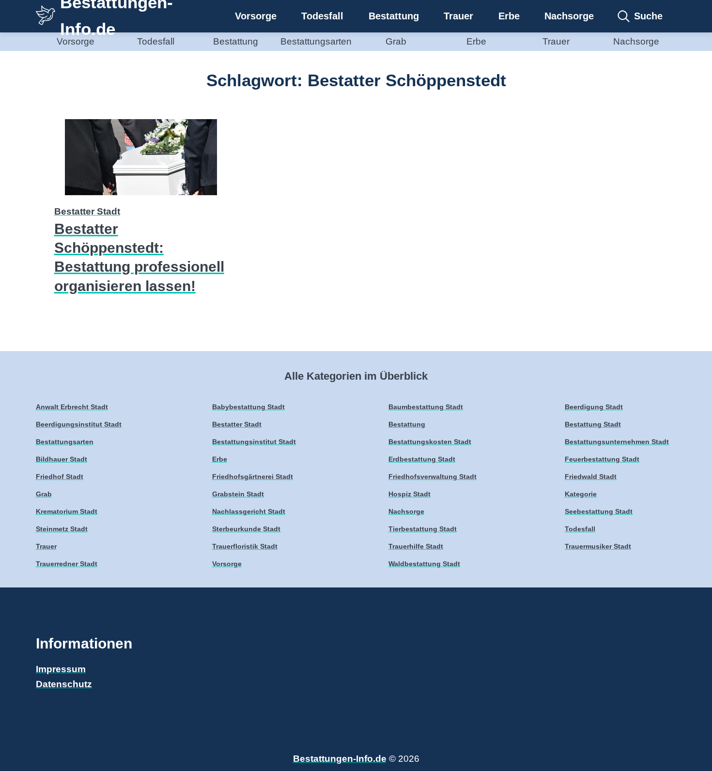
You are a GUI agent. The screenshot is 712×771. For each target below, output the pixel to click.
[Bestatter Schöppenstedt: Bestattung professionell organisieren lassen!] (141, 196)
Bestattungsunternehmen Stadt (617, 442)
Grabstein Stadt (238, 494)
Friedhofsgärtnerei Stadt (252, 476)
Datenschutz (64, 684)
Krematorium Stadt (66, 511)
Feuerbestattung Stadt (602, 459)
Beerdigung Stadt (594, 407)
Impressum (61, 669)
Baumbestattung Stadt (425, 407)
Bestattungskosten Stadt (429, 442)
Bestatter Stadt (87, 211)
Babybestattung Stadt (248, 407)
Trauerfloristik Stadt (245, 546)
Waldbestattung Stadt (424, 564)
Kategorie (581, 494)
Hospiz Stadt (409, 494)
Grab (396, 41)
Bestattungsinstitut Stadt (254, 442)
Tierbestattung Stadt (422, 529)
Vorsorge (256, 16)
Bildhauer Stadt (61, 459)
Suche (648, 16)
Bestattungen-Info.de (340, 759)
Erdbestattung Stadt (421, 459)
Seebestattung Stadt (599, 511)
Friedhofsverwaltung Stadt (432, 476)
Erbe (509, 16)
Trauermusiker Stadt (598, 546)
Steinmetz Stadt (62, 529)
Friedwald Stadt (591, 476)
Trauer (458, 16)
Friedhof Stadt (59, 476)
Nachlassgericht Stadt (248, 511)
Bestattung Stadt (593, 424)
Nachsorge (569, 16)
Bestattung (394, 16)
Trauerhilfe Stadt (415, 546)
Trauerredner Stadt (66, 564)
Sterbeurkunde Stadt (246, 529)
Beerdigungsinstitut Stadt (79, 424)
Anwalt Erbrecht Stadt (72, 407)
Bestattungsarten (316, 41)
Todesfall (322, 16)
